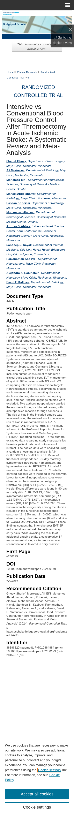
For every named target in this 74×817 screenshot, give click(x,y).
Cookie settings (49, 770)
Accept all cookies (37, 794)
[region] (37, 777)
